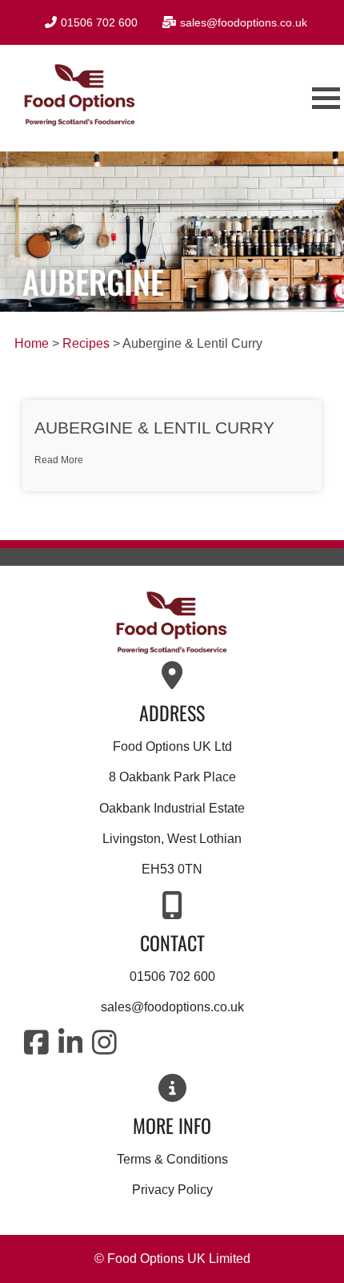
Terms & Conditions (172, 1159)
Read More (58, 460)
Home (31, 343)
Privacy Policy (172, 1189)
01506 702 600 (172, 976)
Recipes (86, 343)
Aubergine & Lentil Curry (154, 427)
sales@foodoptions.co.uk (172, 1007)
